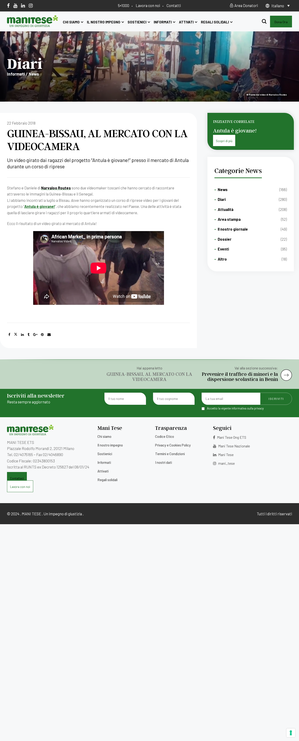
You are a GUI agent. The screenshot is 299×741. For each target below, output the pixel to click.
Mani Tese (225, 454)
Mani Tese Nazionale (233, 446)
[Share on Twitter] (15, 335)
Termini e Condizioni (170, 454)
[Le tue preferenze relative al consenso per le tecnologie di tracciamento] (290, 732)
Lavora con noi (148, 5)
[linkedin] (23, 5)
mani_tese (226, 463)
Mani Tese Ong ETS (231, 437)
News (223, 189)
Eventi (223, 249)
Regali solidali (215, 22)
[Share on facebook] (9, 335)
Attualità (225, 209)
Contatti (174, 5)
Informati (163, 22)
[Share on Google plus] (35, 335)
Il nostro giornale (233, 229)
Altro (222, 259)
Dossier (224, 239)
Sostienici (137, 22)
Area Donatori (246, 5)
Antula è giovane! (39, 206)
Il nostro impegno (103, 22)
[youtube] (15, 5)
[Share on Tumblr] (28, 335)
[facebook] (8, 5)
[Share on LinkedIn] (22, 335)
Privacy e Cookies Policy (173, 445)
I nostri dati (163, 462)
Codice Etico (164, 436)
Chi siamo (71, 22)
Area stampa (229, 219)
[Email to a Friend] (49, 335)
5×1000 (123, 5)
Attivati (186, 22)
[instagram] (31, 5)
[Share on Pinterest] (42, 335)
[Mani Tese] (32, 25)
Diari (222, 199)
